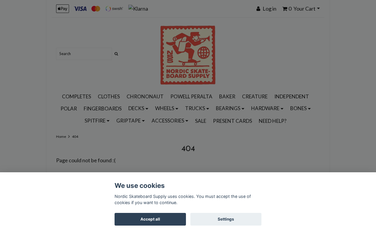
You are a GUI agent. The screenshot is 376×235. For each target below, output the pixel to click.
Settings (226, 219)
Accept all (150, 219)
